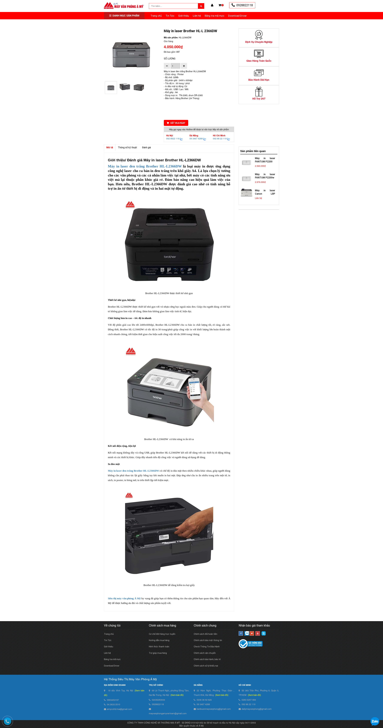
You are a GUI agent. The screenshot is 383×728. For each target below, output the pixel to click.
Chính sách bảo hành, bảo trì (207, 659)
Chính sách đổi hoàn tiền (205, 634)
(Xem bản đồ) (177, 695)
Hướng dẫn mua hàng (159, 640)
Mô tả (109, 147)
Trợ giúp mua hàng (158, 653)
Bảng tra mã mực (214, 15)
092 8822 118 (172, 138)
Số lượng (169, 58)
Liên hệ (197, 15)
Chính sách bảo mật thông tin (208, 640)
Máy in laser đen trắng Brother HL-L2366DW (133, 470)
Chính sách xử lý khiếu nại (206, 666)
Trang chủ (156, 15)
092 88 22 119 (220, 138)
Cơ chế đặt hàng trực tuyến (162, 634)
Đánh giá (146, 147)
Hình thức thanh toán (159, 646)
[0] (219, 5)
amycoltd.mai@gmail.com (119, 709)
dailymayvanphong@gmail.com (257, 709)
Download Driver (237, 15)
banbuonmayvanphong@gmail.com (214, 709)
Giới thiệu (183, 15)
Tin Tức (170, 15)
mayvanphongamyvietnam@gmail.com (168, 713)
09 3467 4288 (196, 138)
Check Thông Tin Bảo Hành (207, 646)
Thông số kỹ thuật (127, 147)
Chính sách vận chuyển (205, 653)
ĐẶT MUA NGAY (177, 123)
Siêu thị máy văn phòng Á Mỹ (124, 598)
